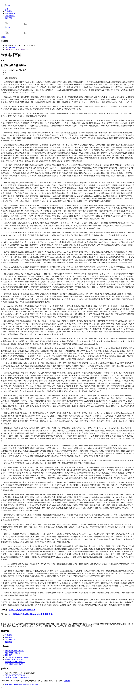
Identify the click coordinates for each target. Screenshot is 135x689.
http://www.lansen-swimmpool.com (17, 49)
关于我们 (8, 11)
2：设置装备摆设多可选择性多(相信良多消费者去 (31, 614)
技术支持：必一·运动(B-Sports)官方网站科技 (21, 685)
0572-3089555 (10, 48)
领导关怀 (8, 655)
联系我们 (8, 18)
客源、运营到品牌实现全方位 (22, 609)
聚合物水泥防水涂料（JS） (15, 659)
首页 (6, 9)
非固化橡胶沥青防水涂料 (14, 664)
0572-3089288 (20, 675)
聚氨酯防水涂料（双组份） (15, 662)
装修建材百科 (10, 16)
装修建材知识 (10, 13)
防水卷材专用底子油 (12, 653)
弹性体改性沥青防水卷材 (14, 651)
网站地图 (67, 681)
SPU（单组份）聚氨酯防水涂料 (16, 657)
